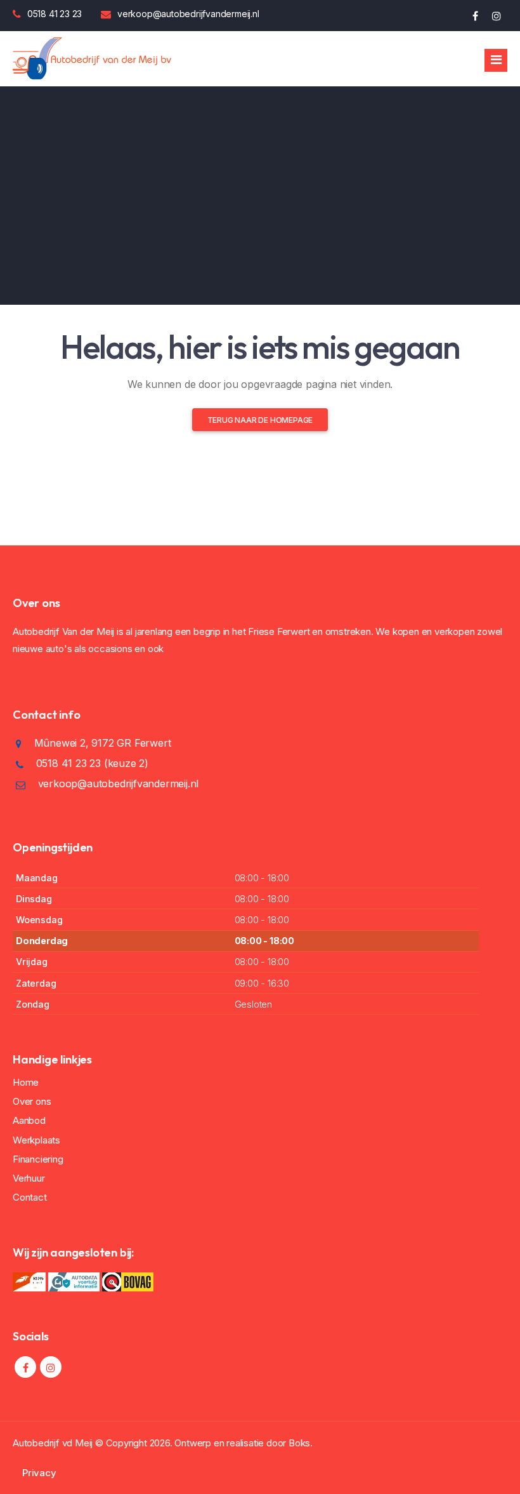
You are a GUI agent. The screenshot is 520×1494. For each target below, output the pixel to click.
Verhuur (29, 1178)
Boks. (301, 1443)
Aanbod (29, 1120)
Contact (30, 1197)
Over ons (32, 1101)
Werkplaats (36, 1140)
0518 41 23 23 (54, 13)
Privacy (39, 1473)
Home (26, 1082)
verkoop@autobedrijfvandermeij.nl (188, 13)
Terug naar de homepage (260, 420)
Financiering (38, 1159)
